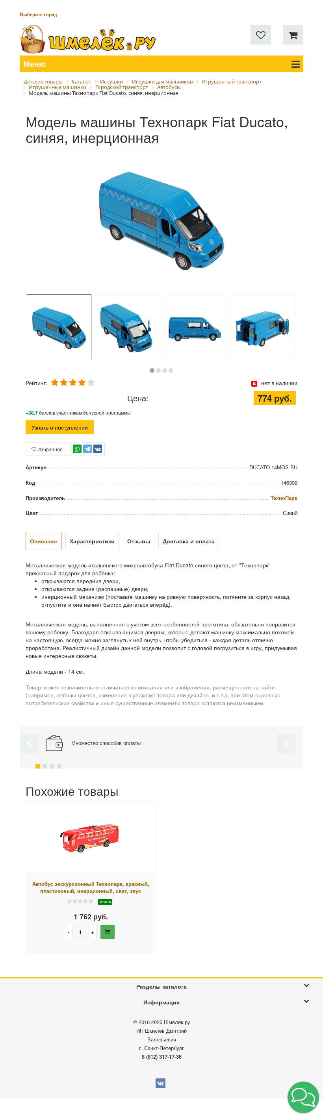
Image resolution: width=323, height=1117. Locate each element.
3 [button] (164, 370)
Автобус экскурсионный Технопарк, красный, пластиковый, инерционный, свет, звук (90, 887)
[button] (303, 1097)
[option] (161, 220)
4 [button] (171, 370)
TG (87, 452)
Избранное (49, 449)
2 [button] (158, 370)
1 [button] (152, 370)
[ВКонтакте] (97, 449)
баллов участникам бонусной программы (78, 412)
